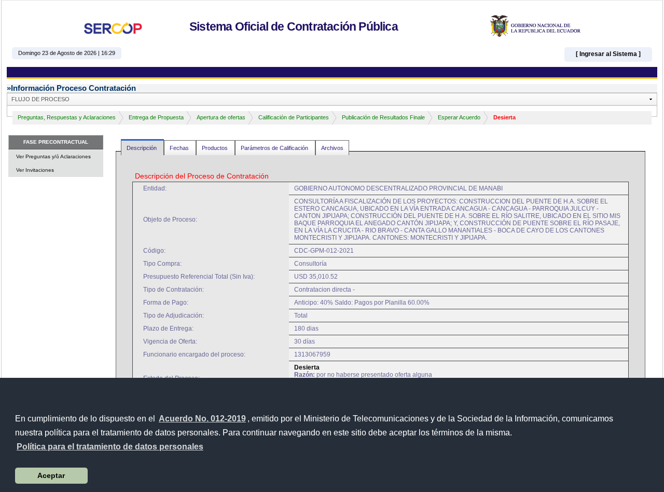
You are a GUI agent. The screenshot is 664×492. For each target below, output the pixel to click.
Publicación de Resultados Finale (383, 117)
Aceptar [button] (51, 475)
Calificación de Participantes (293, 117)
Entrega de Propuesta (156, 117)
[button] (110, 447)
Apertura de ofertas (221, 117)
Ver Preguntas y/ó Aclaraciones (53, 156)
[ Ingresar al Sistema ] (608, 54)
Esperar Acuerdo (459, 117)
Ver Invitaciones (35, 170)
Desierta (504, 117)
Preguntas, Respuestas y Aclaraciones (67, 117)
